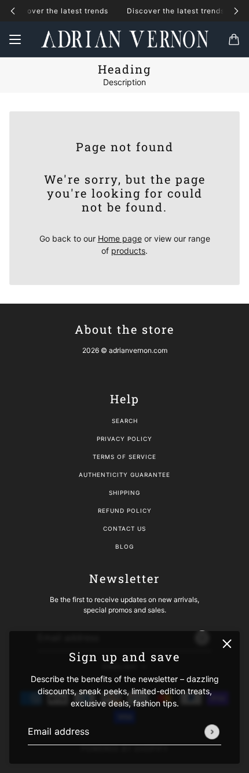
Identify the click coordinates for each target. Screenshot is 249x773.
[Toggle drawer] (15, 39)
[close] (227, 644)
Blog (124, 546)
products (128, 251)
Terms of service (124, 456)
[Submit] (211, 731)
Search (125, 420)
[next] (236, 11)
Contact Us (124, 528)
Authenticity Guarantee (124, 474)
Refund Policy (125, 510)
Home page (120, 238)
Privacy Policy (124, 438)
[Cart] (234, 39)
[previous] (13, 11)
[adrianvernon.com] (124, 39)
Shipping (124, 492)
